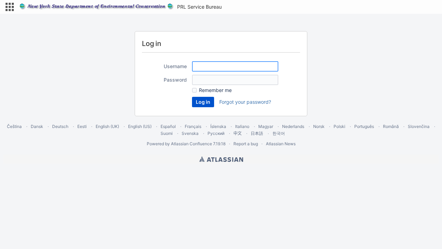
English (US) (140, 126)
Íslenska (218, 126)
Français (193, 126)
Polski (339, 126)
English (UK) (107, 126)
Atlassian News (281, 143)
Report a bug (245, 143)
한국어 (278, 133)
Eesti (82, 126)
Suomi (167, 133)
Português (364, 126)
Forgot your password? (245, 102)
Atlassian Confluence (191, 143)
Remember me (215, 90)
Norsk (319, 126)
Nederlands (293, 126)
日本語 (257, 133)
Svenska (190, 133)
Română (391, 126)
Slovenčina (419, 126)
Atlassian (221, 159)
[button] (9, 7)
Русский (216, 133)
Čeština (14, 126)
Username (175, 66)
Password (175, 80)
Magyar (265, 126)
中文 (237, 133)
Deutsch (60, 126)
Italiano (242, 126)
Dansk (37, 126)
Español (168, 126)
